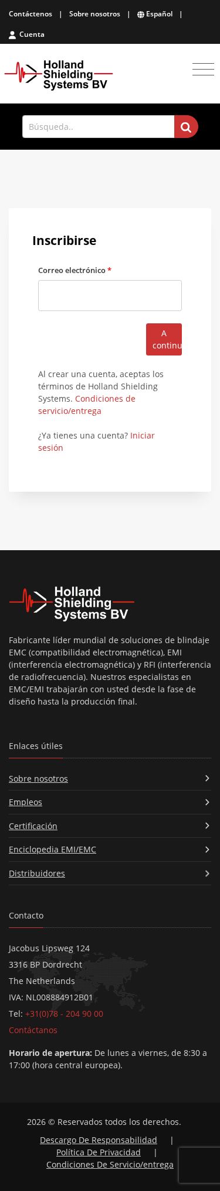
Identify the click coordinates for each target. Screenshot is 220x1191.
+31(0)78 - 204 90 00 (64, 1013)
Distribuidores (37, 873)
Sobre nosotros (94, 14)
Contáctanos (33, 1029)
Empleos (25, 801)
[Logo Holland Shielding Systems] (58, 76)
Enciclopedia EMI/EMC (52, 849)
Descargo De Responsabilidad (98, 1139)
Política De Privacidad (98, 1152)
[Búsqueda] (186, 127)
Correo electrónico (74, 270)
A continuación (167, 339)
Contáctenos (30, 14)
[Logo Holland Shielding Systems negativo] (110, 603)
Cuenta (31, 34)
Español (158, 14)
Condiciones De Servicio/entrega (110, 1164)
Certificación (33, 825)
